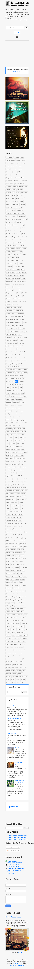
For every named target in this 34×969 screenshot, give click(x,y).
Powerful (8, 514)
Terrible (14, 620)
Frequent (14, 340)
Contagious (23, 243)
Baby (11, 178)
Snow (11, 579)
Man (7, 446)
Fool (26, 331)
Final (16, 328)
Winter (13, 670)
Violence (21, 656)
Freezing (8, 340)
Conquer (8, 240)
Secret (7, 564)
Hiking (16, 384)
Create (18, 254)
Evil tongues (19, 310)
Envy (15, 307)
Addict (13, 160)
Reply (16, 544)
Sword (18, 611)
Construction (9, 243)
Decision (18, 272)
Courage (14, 251)
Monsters (18, 458)
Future (11, 346)
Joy (24, 420)
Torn (26, 629)
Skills (13, 576)
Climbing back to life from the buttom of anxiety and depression (16, 871)
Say (19, 558)
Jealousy (19, 420)
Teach (7, 614)
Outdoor (8, 487)
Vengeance (9, 656)
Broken (13, 204)
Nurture (8, 482)
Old (7, 485)
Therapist (24, 623)
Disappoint (9, 281)
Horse (17, 390)
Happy (25, 369)
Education (8, 299)
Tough (13, 632)
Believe (21, 186)
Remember (22, 541)
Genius (13, 349)
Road (7, 549)
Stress (24, 597)
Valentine (14, 653)
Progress (14, 526)
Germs (8, 352)
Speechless (9, 588)
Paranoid (11, 493)
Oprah (19, 485)
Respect (8, 547)
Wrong (18, 682)
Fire (24, 328)
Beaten (17, 184)
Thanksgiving (16, 623)
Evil (14, 310)
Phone (7, 505)
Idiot (25, 396)
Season (21, 561)
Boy (13, 201)
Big (18, 189)
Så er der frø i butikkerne (14, 863)
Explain (8, 316)
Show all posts (17, 71)
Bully (7, 207)
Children (24, 219)
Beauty (22, 184)
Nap (22, 464)
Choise (13, 222)
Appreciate (9, 172)
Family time (18, 322)
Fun (7, 346)
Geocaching (20, 349)
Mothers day (9, 464)
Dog (14, 287)
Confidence (17, 234)
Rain (22, 532)
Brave (21, 201)
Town (18, 632)
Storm (23, 594)
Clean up (15, 225)
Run (13, 552)
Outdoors (15, 487)
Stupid (12, 603)
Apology (20, 169)
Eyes (12, 316)
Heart (12, 378)
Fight (12, 328)
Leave (12, 431)
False (7, 322)
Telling (8, 617)
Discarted (16, 281)
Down (20, 290)
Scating (12, 561)
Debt (7, 272)
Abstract (16, 157)
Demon (24, 272)
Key (22, 423)
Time (18, 626)
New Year (13, 473)
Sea (17, 561)
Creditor (24, 254)
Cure (15, 263)
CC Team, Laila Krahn (17, 965)
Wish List (8, 673)
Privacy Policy (11, 733)
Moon (23, 458)
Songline (22, 582)
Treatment (24, 638)
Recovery (19, 538)
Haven (12, 375)
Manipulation (19, 446)
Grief (20, 364)
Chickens (18, 219)
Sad (24, 552)
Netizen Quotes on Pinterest (18, 837)
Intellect (21, 411)
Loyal (23, 440)
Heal (21, 375)
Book (17, 198)
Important (8, 402)
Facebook (18, 316)
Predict (8, 517)
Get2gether (23, 352)
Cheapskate (22, 216)
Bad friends (9, 181)
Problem (8, 526)
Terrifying (20, 620)
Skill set (8, 576)
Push (7, 532)
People (19, 499)
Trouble (19, 641)
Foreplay (8, 334)
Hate (7, 375)
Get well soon (15, 352)
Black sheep (24, 192)
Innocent (13, 408)
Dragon (8, 293)
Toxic (22, 632)
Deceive (12, 272)
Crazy (13, 254)
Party (7, 496)
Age (7, 163)
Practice (14, 514)
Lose (20, 437)
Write (13, 682)
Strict (7, 600)
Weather (15, 665)
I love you (12, 396)
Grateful (8, 361)
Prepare (13, 517)
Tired (22, 626)
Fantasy (8, 325)
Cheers (13, 219)
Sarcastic (14, 558)
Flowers (12, 331)
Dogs (18, 287)
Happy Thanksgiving (13, 917)
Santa (22, 555)
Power (22, 511)
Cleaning (21, 225)
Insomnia (8, 411)
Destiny (22, 275)
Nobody (20, 476)
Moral (7, 461)
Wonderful (15, 676)
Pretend (14, 520)
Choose (19, 222)
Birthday (8, 192)
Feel (17, 325)
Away (7, 178)
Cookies (12, 248)
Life (7, 434)
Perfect (24, 499)
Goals (7, 358)
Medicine (8, 452)
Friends (21, 340)
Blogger (20, 952)
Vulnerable (18, 659)
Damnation (9, 266)
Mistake (22, 455)
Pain (26, 490)
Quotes (12, 532)
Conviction (21, 246)
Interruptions (9, 417)
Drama (13, 293)
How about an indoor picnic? (19, 781)
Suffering (8, 606)
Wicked (8, 668)
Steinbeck (8, 594)
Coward (20, 251)
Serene (8, 567)
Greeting (8, 364)
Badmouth (24, 181)
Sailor (17, 555)
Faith (7, 319)
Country (24, 248)
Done (16, 290)
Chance (23, 213)
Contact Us (10, 706)
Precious (20, 514)
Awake (23, 175)
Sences (22, 564)
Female (21, 325)
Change (8, 216)
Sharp (12, 570)
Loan (11, 437)
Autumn (18, 175)
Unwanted (22, 650)
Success (18, 603)
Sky (16, 576)
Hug (21, 390)
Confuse (8, 237)
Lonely (15, 437)
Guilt (13, 366)
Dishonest (8, 287)
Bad (22, 178)
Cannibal (8, 210)
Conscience (15, 240)
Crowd (21, 260)
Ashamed (20, 172)
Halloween (9, 369)
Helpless (22, 381)
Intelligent (16, 414)
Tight (14, 626)
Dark (22, 266)
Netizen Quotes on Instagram (18, 839)
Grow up (8, 366)
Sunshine (22, 608)
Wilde (17, 668)
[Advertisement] (17, 51)
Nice (25, 473)
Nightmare (13, 476)
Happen (20, 369)
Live (7, 437)
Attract (13, 175)
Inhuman (20, 405)
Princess (14, 523)
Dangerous (17, 266)
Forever (14, 334)
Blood (13, 195)
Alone (18, 163)
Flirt (7, 331)
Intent (22, 414)
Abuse (22, 157)
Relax (15, 541)
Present (19, 517)
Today (7, 629)
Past (24, 496)
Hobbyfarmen (12, 861)
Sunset (17, 608)
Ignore (8, 399)
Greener (23, 361)
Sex (12, 567)
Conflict (24, 234)
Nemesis (22, 470)
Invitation (8, 420)
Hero (7, 384)
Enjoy (18, 305)
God (12, 358)
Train (13, 635)
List (14, 434)
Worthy (23, 679)
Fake (11, 319)
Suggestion (15, 606)
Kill (7, 426)
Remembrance (10, 544)
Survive (8, 611)
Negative (23, 467)
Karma (17, 423)
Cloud (23, 228)
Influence (13, 405)
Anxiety (8, 169)
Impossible (16, 402)
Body (7, 198)
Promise (21, 526)
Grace (21, 358)
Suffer (22, 603)
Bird (21, 189)
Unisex (16, 650)
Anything (14, 169)
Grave (13, 361)
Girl (12, 355)
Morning (13, 461)
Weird (20, 665)
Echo (24, 296)
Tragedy (8, 635)
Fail (23, 316)
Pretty (19, 520)
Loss (7, 440)
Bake (7, 184)
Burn (17, 207)
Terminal (8, 620)
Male (23, 443)
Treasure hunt (16, 638)
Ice (17, 396)
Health (8, 378)
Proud (7, 529)
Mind (7, 455)
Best (26, 186)
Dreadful (24, 293)
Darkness (8, 269)
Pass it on (12, 496)
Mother (24, 461)
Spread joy (9, 591)
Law (23, 428)
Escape (19, 307)
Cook (7, 248)
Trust (15, 644)
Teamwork (19, 614)
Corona (18, 248)
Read (12, 535)
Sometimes (9, 582)
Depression (9, 275)
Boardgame (20, 195)
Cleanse (8, 228)
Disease (15, 284)
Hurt (7, 396)
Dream (8, 296)
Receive (13, 538)
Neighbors (15, 470)
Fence (7, 328)
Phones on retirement (13, 866)
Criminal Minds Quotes (12, 260)
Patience (8, 499)
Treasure (8, 638)
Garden (8, 349)
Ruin (22, 549)
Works (7, 679)
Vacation (8, 653)
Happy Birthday (10, 372)
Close (18, 228)
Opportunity (13, 485)
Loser (24, 437)
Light (11, 434)
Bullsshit (23, 204)
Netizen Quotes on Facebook (18, 836)
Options (25, 485)
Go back (21, 355)
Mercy (25, 452)
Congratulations (16, 237)
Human (8, 393)
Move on (16, 464)
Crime (7, 257)
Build (17, 204)
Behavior (15, 186)
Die (13, 278)
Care (13, 210)
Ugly (12, 647)
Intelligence (9, 414)
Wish (24, 670)
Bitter (17, 192)
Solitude (22, 579)
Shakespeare (24, 567)
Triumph (13, 641)
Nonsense (8, 479)
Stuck (22, 600)
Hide (11, 384)
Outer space (22, 487)
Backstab (17, 178)
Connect (24, 237)
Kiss (14, 426)
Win (21, 668)
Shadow (17, 567)
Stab (19, 591)
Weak (21, 662)
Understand (9, 650)
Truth (20, 644)
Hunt (22, 393)
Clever (13, 228)
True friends (9, 644)
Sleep (20, 576)
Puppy (20, 529)
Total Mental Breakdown (15, 869)
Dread (18, 293)
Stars (23, 591)
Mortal (18, 461)
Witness (14, 673)
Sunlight (12, 608)
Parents (18, 493)
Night (7, 476)
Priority (20, 523)
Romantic (12, 549)
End (20, 302)
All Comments (12, 850)
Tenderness (22, 617)
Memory (14, 452)
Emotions (8, 302)
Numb (25, 479)
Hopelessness (10, 390)
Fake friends (17, 319)
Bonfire (12, 198)
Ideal (21, 396)
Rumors (8, 552)
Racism (18, 532)
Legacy (17, 431)
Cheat (7, 219)
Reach (7, 535)
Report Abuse (12, 807)
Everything (9, 310)
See (18, 564)
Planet (7, 508)
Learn (7, 431)
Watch (12, 662)
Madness (13, 443)
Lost (11, 440)
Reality (21, 535)
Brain (16, 201)
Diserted (21, 284)
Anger (7, 166)
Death (23, 269)
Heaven (8, 381)
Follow (17, 331)
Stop (18, 594)
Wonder (8, 676)
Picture (17, 505)
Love (15, 440)
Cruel (7, 263)
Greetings (14, 364)
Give (16, 355)
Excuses (8, 313)
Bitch (13, 192)
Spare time (18, 585)
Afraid (23, 160)
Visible (8, 659)
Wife (13, 668)
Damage (20, 263)
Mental (20, 452)
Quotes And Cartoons (14, 865)
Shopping (18, 570)
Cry (11, 263)
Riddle (25, 547)
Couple (8, 251)
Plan (22, 505)
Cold (7, 231)
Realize (8, 538)
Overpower (16, 490)
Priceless (8, 523)
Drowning (14, 296)
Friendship (9, 343)
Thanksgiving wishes (19, 763)
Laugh (19, 428)
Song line (16, 582)
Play (12, 508)
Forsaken (8, 337)
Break (7, 204)
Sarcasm (8, 558)
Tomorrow (20, 629)
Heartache (18, 378)
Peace (13, 499)
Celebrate (8, 213)
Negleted (8, 470)
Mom (7, 458)
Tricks (7, 641)
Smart (25, 576)
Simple (13, 573)
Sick (23, 570)
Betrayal (8, 189)
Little (23, 434)
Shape (7, 570)
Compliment (9, 234)
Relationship (9, 541)
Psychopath (14, 529)
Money (12, 458)
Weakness (8, 665)
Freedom (24, 337)
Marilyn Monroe (15, 449)
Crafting (8, 254)
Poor (7, 511)
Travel (25, 635)
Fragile (14, 337)
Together (13, 629)
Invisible (21, 417)
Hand (14, 369)
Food (21, 331)
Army (15, 172)
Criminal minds (15, 257)
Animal (13, 166)
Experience (21, 313)
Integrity (15, 411)
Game (16, 346)
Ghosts (8, 355)
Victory (15, 656)
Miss (11, 455)
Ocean (20, 482)
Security (13, 564)
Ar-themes (16, 963)
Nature (13, 467)
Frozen (15, 343)
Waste (7, 662)
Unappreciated (19, 647)
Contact (17, 243)
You (23, 682)
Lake (15, 428)
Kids (25, 423)
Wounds (8, 682)
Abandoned (9, 157)
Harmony (24, 372)
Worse (17, 679)
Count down (19, 748)
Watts (17, 662)
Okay (25, 482)
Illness (12, 399)
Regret (25, 538)
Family (12, 322)
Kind (10, 426)
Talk (22, 611)
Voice (12, 659)
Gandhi (21, 346)
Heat (24, 378)
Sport (15, 588)
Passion (19, 496)
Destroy (8, 278)
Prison (25, 523)
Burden (12, 207)
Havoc (17, 375)
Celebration (16, 213)
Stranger (8, 597)
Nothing (20, 479)
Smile (7, 579)
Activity (8, 160)
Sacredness (18, 552)
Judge (7, 423)
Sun (7, 608)
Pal (7, 493)
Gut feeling (19, 366)
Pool (22, 508)
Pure (25, 529)
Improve (23, 402)
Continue (8, 246)
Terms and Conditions (14, 718)
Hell (13, 381)
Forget (20, 334)
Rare (26, 532)
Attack (7, 175)
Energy (14, 305)
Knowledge (9, 428)
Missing (16, 455)
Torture (8, 632)
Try (24, 644)
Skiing (21, 573)
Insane (19, 408)
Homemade (14, 387)
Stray (13, 597)
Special (25, 585)
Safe (13, 555)
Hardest (18, 372)
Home (7, 387)
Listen (18, 434)
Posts (10, 847)
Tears (25, 614)
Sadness (8, 555)
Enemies (8, 305)
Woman (20, 673)
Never (7, 473)
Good (16, 358)
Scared (24, 558)
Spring (15, 591)
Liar (22, 431)
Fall (23, 319)
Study (7, 603)
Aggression (13, 163)
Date (14, 269)
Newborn (20, 473)
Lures (7, 443)
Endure (24, 302)
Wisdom (19, 670)
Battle (11, 184)
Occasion (14, 482)
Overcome (9, 490)
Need (18, 467)
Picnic (12, 505)
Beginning (8, 186)
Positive (16, 511)
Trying (7, 647)
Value (20, 653)
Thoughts (8, 626)
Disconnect (23, 281)
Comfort (12, 231)
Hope (20, 387)
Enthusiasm (9, 307)
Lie (25, 431)
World (12, 679)
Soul (13, 585)
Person (8, 502)
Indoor (8, 405)
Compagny (19, 231)
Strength (18, 597)
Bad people (17, 181)
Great (18, 361)
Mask (22, 449)
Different (17, 278)
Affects (18, 160)
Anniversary (19, 166)
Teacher (13, 614)
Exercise (14, 313)
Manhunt (12, 446)
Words (21, 676)
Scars (7, 561)
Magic (18, 443)
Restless (14, 547)
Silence (8, 573)
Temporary (14, 617)
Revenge (20, 547)
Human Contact (16, 393)
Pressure (8, 520)
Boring (22, 198)
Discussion (9, 284)
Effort (14, 299)
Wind (25, 668)
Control (14, 246)
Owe (22, 490)
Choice (8, 222)
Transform (19, 635)
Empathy (15, 302)
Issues (14, 420)
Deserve (16, 275)
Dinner (23, 278)
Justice (12, 423)
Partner (23, 493)
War (24, 659)
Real (16, 535)
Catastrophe (20, 210)
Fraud (19, 337)
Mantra (8, 449)
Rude (18, 549)
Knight (18, 426)
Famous (25, 322)
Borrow (8, 201)
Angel (23, 163)
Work (25, 676)
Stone (14, 594)
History (21, 384)
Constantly (23, 240)
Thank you (9, 623)
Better (13, 189)
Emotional (20, 299)
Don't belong (9, 290)
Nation (8, 467)
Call (21, 207)
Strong (12, 600)
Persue (21, 502)
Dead (18, 269)
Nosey (14, 479)
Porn (11, 511)
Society (17, 579)
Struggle (17, 600)
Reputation (23, 544)
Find (20, 328)
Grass (25, 358)
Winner (8, 670)
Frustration (21, 343)
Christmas (8, 225)
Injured (8, 408)
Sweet (13, 611)
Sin (17, 573)
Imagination (19, 399)
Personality (14, 502)
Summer (22, 606)
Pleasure (17, 508)
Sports (20, 588)
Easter (19, 296)
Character (14, 216)
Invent (16, 417)
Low (19, 440)
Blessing (8, 195)
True (24, 641)
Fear (13, 325)
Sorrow (8, 585)
